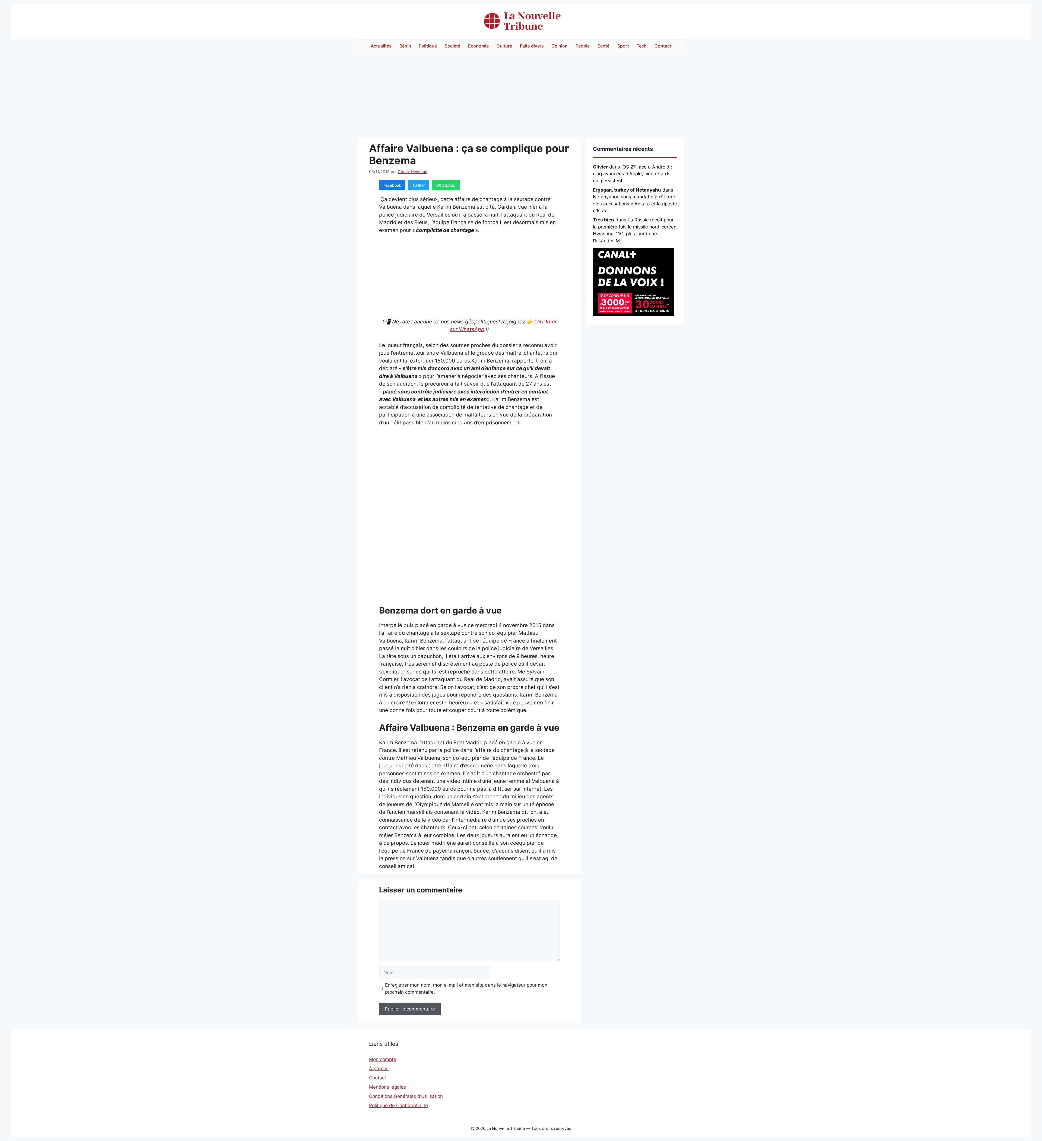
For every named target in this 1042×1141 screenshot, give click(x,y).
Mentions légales (387, 1087)
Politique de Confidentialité (398, 1105)
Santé (603, 46)
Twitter (418, 185)
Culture (504, 46)
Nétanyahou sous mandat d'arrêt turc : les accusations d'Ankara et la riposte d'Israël (635, 203)
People (583, 46)
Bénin (405, 46)
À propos (379, 1068)
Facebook (392, 185)
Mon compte (382, 1059)
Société (452, 46)
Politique (428, 46)
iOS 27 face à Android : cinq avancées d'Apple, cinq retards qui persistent (632, 173)
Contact (663, 46)
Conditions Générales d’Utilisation (406, 1096)
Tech (642, 46)
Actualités (381, 46)
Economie (478, 46)
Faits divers (532, 46)
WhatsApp (446, 185)
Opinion (559, 46)
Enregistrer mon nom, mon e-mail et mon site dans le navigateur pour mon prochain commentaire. (466, 988)
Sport (623, 46)
